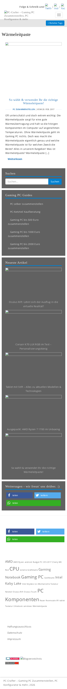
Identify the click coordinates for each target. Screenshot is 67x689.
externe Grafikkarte (29, 570)
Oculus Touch (30, 592)
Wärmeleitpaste (40, 606)
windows (28, 606)
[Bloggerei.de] (13, 658)
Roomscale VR (52, 600)
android (28, 562)
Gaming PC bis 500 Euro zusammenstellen (23, 222)
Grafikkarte (49, 578)
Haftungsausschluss (19, 626)
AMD (9, 561)
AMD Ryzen (18, 562)
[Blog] (31, 658)
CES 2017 (47, 562)
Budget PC (37, 562)
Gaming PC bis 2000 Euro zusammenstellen (24, 246)
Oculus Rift (18, 592)
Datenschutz (14, 632)
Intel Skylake (28, 584)
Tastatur (9, 606)
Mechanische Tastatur (48, 584)
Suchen (55, 181)
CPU (14, 568)
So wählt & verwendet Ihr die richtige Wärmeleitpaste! (33, 101)
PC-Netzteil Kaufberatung (24, 211)
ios (36, 584)
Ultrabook (18, 606)
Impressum (14, 639)
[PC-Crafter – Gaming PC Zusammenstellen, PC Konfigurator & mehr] (21, 15)
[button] (19, 495)
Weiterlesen (14, 159)
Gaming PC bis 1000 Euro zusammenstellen (24, 234)
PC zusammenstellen (24, 109)
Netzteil (8, 592)
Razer (42, 600)
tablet (62, 600)
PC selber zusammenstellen (26, 204)
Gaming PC (32, 577)
